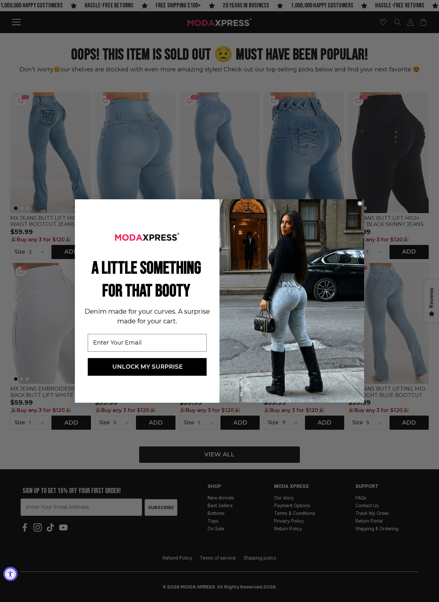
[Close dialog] (360, 203)
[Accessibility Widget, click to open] (10, 574)
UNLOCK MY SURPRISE (147, 366)
